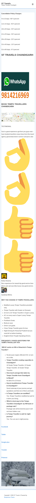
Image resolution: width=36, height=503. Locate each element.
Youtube (4, 450)
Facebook (4, 427)
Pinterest (4, 457)
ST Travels (6, 3)
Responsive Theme (9, 497)
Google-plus (5, 442)
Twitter (3, 434)
